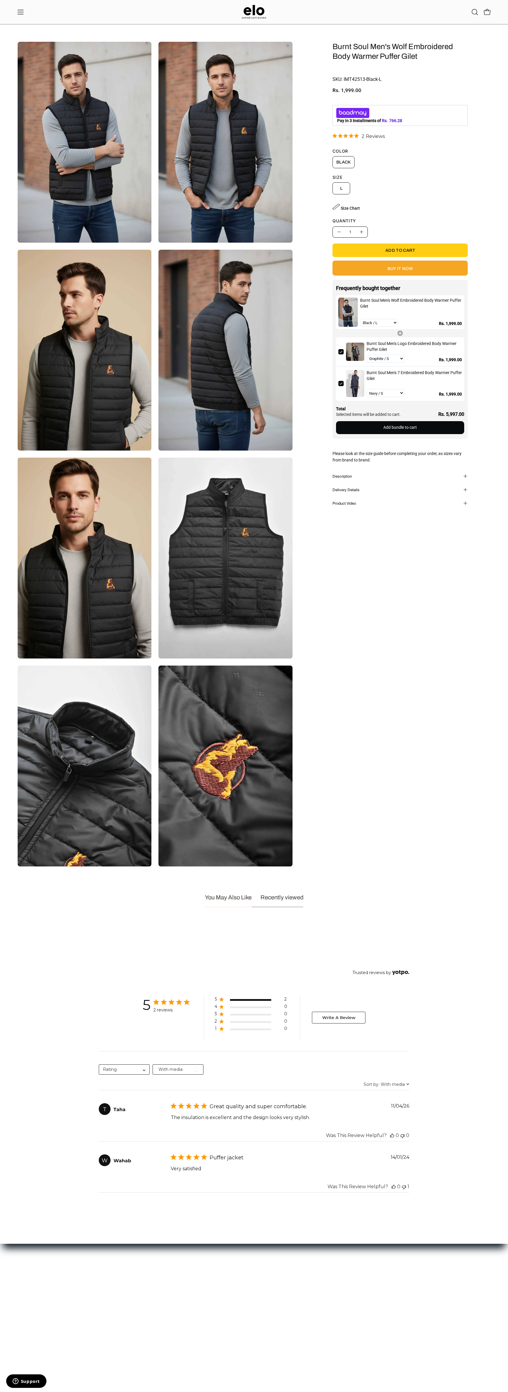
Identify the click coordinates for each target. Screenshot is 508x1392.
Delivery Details (346, 490)
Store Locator (223, 1273)
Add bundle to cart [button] (400, 427)
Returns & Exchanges (134, 1291)
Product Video (344, 503)
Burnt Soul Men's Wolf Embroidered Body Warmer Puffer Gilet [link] (410, 303)
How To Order (127, 1273)
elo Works (26, 1282)
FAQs (119, 1317)
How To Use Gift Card (134, 1282)
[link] (358, 136)
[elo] (254, 12)
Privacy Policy (127, 1308)
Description (342, 476)
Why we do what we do (232, 1282)
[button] (475, 12)
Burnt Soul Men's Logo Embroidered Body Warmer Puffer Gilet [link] (412, 346)
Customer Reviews (228, 1291)
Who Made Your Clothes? (234, 1308)
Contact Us (28, 1273)
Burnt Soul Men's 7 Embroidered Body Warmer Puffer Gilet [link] (414, 375)
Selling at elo (29, 1291)
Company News (225, 1300)
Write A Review (338, 1017)
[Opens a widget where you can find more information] (26, 1381)
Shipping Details (129, 1300)
